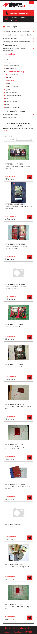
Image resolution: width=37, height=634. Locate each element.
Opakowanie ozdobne (12, 66)
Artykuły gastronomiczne (11, 114)
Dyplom (7, 90)
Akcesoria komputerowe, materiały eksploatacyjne (14, 49)
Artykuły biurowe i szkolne (11, 38)
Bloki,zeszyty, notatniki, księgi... (15, 72)
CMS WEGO (28, 632)
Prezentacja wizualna (10, 45)
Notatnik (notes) (12, 74)
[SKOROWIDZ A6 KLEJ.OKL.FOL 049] (18, 392)
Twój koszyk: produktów (18, 17)
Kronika (9, 77)
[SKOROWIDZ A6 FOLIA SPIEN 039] (18, 432)
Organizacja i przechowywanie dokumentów (17, 42)
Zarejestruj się (23, 13)
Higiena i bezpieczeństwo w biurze (14, 111)
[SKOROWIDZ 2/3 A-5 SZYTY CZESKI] (18, 232)
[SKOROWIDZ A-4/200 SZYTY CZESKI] (18, 192)
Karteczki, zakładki (11, 101)
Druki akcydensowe (11, 92)
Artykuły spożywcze (9, 118)
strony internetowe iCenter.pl (14, 632)
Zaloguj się (14, 13)
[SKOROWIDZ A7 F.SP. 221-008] (18, 592)
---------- (21, 139)
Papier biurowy (9, 57)
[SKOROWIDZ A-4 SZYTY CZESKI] (18, 352)
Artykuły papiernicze (9, 54)
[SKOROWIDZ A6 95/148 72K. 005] (18, 552)
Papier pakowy (9, 63)
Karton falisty (9, 60)
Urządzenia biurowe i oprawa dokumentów (16, 31)
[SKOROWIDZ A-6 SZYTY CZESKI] (18, 152)
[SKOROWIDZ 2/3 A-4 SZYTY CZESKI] (18, 272)
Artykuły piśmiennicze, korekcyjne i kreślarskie (17, 35)
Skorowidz (10, 80)
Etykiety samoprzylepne (13, 95)
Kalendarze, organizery (12, 107)
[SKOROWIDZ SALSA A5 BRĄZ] (18, 512)
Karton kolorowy (10, 69)
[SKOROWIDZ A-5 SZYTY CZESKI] (18, 312)
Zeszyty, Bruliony (12, 86)
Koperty (7, 104)
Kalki (6, 98)
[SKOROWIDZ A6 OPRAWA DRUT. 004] (18, 472)
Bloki (8, 83)
